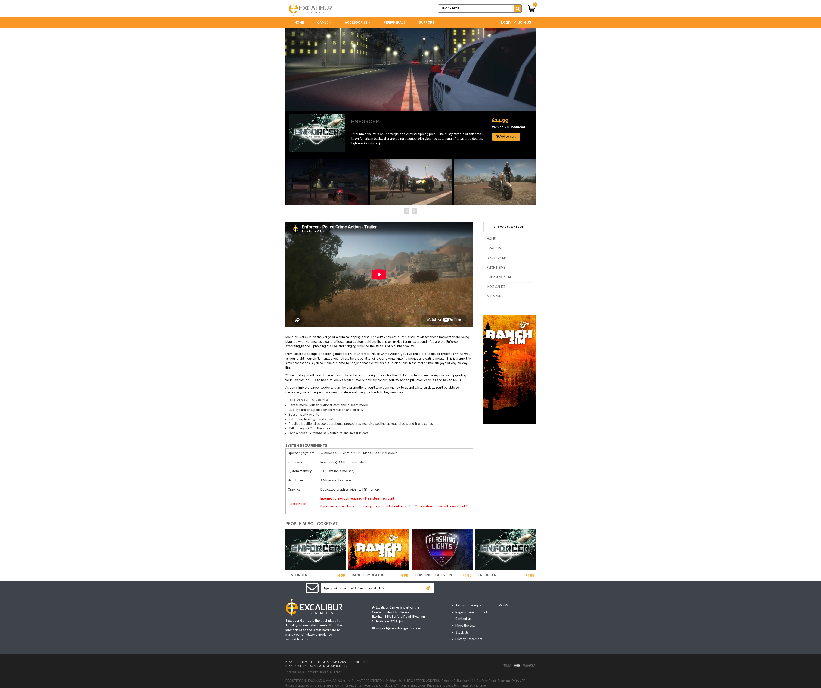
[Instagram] (496, 588)
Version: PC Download (508, 127)
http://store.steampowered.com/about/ (437, 506)
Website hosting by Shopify (325, 671)
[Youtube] (483, 588)
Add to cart (507, 136)
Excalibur (300, 671)
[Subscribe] (427, 588)
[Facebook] (457, 588)
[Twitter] (470, 588)
